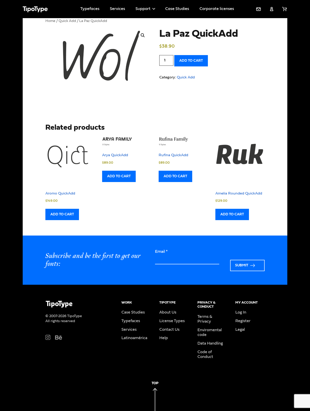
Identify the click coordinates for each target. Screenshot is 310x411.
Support (142, 9)
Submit (241, 265)
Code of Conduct (205, 354)
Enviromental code (209, 332)
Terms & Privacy (204, 319)
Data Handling (210, 343)
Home (50, 21)
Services (117, 9)
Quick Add (67, 21)
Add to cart (191, 60)
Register (243, 321)
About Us (167, 312)
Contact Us (169, 330)
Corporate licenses (216, 9)
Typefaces (89, 9)
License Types (172, 321)
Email (161, 252)
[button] (143, 35)
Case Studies (177, 9)
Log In (240, 312)
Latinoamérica (134, 338)
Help (163, 338)
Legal (240, 330)
